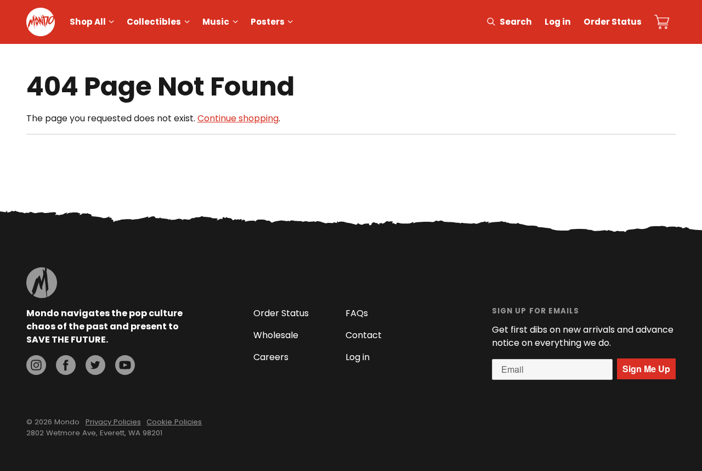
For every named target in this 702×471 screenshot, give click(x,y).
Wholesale (275, 335)
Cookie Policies (174, 422)
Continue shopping (238, 118)
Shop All (88, 21)
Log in (558, 21)
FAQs (357, 313)
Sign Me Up (646, 368)
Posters (268, 21)
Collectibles (154, 21)
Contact (364, 335)
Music (215, 21)
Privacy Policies (113, 422)
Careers (270, 357)
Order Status (613, 21)
